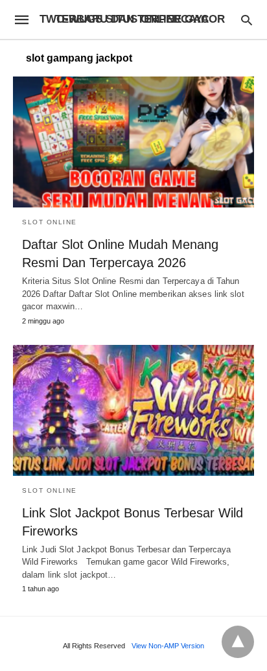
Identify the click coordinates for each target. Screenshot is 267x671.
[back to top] (238, 642)
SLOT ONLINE (49, 222)
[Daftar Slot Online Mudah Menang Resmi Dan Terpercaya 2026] (133, 142)
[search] (246, 19)
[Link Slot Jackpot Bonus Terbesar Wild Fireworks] (133, 410)
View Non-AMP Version (168, 646)
